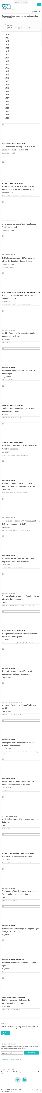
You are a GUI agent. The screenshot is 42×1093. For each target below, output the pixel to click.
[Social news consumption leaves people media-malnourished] (21, 393)
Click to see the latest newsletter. (11, 1059)
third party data (30, 643)
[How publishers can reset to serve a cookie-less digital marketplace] (21, 619)
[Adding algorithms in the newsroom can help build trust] (21, 804)
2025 (7, 38)
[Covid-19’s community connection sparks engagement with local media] (21, 318)
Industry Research (25, 28)
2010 (7, 88)
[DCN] (9, 5)
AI (3, 816)
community (5, 342)
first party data (21, 643)
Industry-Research (18, 143)
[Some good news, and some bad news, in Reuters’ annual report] (21, 728)
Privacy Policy (36, 1090)
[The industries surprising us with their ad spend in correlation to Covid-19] (21, 132)
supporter (15, 156)
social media (31, 862)
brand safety (5, 492)
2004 (7, 108)
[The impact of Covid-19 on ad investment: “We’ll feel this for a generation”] (21, 876)
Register (17, 2)
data (7, 380)
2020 (7, 54)
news (10, 342)
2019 (7, 58)
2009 (7, 91)
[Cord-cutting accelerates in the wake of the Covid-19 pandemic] (21, 431)
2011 (7, 84)
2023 (7, 44)
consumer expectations (8, 530)
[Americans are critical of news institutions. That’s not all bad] (21, 209)
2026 (7, 34)
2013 (7, 78)
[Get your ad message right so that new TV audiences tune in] (21, 281)
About (28, 1090)
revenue (31, 195)
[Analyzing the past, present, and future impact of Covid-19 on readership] (21, 544)
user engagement (17, 567)
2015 (7, 71)
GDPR (10, 380)
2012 (7, 81)
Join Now (4, 1033)
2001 (7, 118)
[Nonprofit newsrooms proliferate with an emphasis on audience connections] (21, 656)
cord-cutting (16, 455)
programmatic (16, 1009)
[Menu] (39, 4)
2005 (7, 104)
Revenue (19, 702)
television (28, 304)
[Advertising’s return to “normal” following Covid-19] (21, 690)
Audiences (5, 183)
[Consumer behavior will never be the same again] (21, 948)
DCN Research (12, 28)
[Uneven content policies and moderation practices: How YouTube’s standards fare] (21, 469)
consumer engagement (8, 605)
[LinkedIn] (24, 1080)
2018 (7, 61)
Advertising (6, 143)
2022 (7, 48)
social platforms (21, 417)
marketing (11, 971)
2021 (7, 51)
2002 (7, 115)
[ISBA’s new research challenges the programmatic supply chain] (21, 985)
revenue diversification (8, 267)
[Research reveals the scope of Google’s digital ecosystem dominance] (21, 914)
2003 (7, 111)
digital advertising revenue (20, 195)
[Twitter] (18, 1080)
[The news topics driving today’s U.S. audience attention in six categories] (21, 581)
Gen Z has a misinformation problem (17, 857)
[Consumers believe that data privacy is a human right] (21, 356)
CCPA (3, 380)
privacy (14, 380)
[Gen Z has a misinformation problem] (21, 842)
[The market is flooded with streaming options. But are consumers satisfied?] (21, 506)
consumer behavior (7, 195)
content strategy (14, 492)
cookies (4, 643)
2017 (7, 64)
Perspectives (30, 292)
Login (25, 2)
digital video (16, 304)
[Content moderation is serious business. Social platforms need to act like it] (21, 767)
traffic (10, 567)
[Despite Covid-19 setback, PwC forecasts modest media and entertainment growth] (21, 171)
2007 (7, 98)
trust (3, 753)
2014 (7, 74)
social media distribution (23, 752)
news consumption (20, 605)
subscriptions (24, 455)
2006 (7, 101)
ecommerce (5, 971)
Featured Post (15, 853)
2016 (7, 68)
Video (38, 292)
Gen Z (14, 862)
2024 (7, 41)
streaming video (19, 530)
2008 (7, 94)
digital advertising (7, 156)
